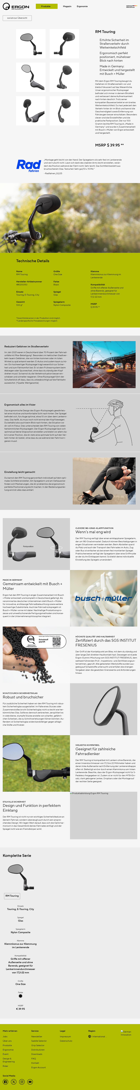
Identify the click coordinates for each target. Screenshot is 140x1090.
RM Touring (12, 895)
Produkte (45, 6)
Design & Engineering (9, 1060)
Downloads (36, 1054)
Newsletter (36, 1036)
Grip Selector (37, 1045)
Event (5, 1054)
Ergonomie (82, 6)
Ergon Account (38, 1067)
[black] (20, 997)
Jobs (5, 1036)
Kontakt (35, 1062)
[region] (70, 170)
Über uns (7, 1040)
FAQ (33, 1058)
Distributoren (38, 1049)
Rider (5, 1066)
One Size (20, 984)
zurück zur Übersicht (17, 17)
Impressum (65, 1036)
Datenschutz (66, 1040)
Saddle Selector (39, 1040)
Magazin (67, 6)
